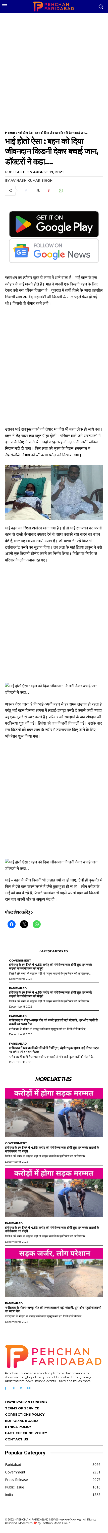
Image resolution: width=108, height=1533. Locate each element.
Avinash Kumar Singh (31, 180)
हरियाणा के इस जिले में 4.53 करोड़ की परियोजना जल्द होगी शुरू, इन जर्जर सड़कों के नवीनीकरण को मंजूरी (50, 966)
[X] (37, 191)
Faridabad (18, 988)
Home (10, 133)
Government (20, 960)
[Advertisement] (54, 69)
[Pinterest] (49, 191)
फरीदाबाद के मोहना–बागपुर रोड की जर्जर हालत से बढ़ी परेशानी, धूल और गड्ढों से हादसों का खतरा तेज (53, 1022)
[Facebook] (26, 191)
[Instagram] (13, 1388)
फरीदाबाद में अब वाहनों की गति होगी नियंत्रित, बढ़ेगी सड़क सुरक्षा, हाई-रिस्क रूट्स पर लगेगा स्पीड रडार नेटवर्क (54, 1050)
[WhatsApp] (61, 191)
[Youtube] (28, 1388)
